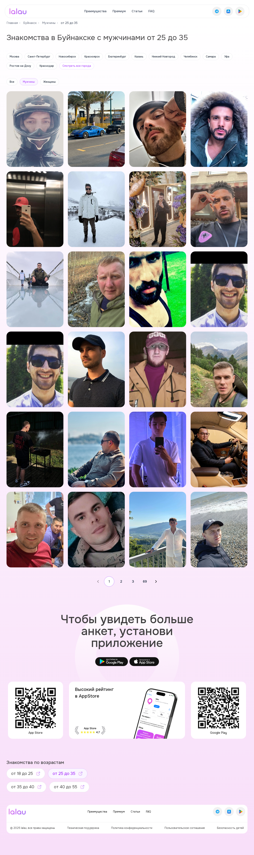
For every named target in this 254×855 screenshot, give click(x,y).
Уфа (226, 56)
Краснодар (47, 65)
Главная (12, 23)
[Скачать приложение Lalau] (216, 11)
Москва (14, 56)
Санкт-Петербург (39, 56)
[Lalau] (17, 11)
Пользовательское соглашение (185, 828)
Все (12, 81)
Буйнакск (30, 23)
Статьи (137, 11)
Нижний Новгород (163, 56)
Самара (211, 56)
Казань (139, 56)
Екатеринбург (117, 56)
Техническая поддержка (83, 828)
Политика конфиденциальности (131, 828)
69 (145, 581)
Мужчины (48, 23)
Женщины (49, 81)
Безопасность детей (230, 828)
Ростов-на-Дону (20, 65)
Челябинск (190, 56)
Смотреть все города (76, 65)
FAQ (151, 11)
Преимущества (95, 11)
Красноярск (92, 56)
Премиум (119, 11)
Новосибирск (67, 56)
